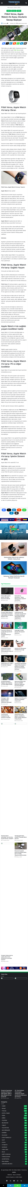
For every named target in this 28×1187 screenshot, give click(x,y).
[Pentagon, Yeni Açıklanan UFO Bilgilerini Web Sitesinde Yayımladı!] (7, 693)
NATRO (14, 1172)
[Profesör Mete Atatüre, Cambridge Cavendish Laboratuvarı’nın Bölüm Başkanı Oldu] (7, 607)
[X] (6, 43)
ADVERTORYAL (5, 1159)
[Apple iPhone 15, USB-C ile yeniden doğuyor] (7, 658)
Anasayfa (11, 7)
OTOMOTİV (4, 1144)
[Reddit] (14, 43)
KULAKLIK (4, 1135)
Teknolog (5, 23)
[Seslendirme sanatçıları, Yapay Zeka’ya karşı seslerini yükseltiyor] (21, 591)
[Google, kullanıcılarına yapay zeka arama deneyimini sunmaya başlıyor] (7, 898)
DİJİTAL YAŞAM (6, 1113)
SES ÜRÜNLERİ (6, 1130)
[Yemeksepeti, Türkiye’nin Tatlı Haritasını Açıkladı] (7, 709)
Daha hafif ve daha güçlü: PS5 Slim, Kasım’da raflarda (6, 597)
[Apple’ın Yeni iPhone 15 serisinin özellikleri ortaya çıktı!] (21, 693)
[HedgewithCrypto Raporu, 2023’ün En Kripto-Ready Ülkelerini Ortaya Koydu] (21, 709)
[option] (14, 531)
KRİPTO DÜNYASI (6, 1154)
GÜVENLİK (4, 1147)
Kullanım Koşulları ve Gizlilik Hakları (14, 1177)
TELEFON (4, 1120)
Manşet (14, 10)
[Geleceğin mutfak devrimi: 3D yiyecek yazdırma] (21, 625)
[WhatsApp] (17, 43)
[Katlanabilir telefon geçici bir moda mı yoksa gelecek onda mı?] (7, 643)
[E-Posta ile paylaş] (24, 43)
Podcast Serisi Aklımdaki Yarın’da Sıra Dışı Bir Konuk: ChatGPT (7, 837)
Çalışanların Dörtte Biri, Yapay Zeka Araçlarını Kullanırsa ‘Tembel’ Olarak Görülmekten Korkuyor (20, 666)
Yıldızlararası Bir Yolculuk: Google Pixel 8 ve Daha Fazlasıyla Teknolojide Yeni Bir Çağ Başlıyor (20, 615)
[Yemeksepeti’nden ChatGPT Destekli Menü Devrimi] (21, 778)
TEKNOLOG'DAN (6, 1156)
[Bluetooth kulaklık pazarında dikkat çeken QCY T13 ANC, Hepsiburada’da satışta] (21, 846)
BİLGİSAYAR (5, 1122)
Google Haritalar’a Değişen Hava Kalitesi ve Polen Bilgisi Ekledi (6, 683)
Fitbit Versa (17, 50)
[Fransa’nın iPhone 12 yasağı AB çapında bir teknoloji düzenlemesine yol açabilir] (7, 625)
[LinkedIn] (10, 43)
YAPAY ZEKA (5, 1149)
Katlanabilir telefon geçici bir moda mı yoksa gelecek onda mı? (7, 650)
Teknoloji (4, 1110)
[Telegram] (21, 43)
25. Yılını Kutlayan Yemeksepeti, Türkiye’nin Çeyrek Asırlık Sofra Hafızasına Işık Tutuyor (21, 1093)
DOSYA (3, 1142)
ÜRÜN (15, 7)
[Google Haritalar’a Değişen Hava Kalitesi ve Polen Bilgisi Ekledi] (7, 676)
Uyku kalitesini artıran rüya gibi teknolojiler (14, 533)
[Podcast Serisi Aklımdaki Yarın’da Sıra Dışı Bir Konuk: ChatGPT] (7, 778)
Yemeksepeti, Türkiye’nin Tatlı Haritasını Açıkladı (5, 716)
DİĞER (19, 7)
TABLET (4, 1125)
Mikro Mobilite (5, 1161)
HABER (3, 1106)
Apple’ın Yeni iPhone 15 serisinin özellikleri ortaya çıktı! (21, 699)
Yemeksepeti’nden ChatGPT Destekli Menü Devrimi (21, 837)
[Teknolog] (14, 3)
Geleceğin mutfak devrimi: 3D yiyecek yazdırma (20, 632)
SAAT (3, 1140)
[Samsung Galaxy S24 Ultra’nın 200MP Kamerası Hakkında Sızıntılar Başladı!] (21, 676)
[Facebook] (3, 43)
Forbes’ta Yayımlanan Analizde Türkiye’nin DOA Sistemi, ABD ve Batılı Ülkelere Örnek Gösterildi (6, 1093)
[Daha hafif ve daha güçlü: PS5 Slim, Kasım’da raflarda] (7, 591)
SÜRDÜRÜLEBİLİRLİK (7, 1163)
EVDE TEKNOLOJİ (6, 1137)
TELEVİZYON (5, 1127)
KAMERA (4, 1132)
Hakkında (9, 1174)
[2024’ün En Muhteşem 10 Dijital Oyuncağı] (21, 643)
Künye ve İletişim (17, 1174)
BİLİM (3, 1151)
